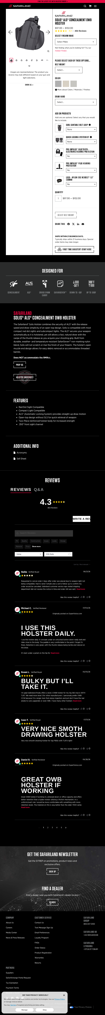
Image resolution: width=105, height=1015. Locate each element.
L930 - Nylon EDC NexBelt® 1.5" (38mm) (79, 178)
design (62, 541)
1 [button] (43, 828)
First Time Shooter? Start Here (77, 249)
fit (17, 541)
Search (52, 902)
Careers (9, 927)
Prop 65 (19, 364)
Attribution (19, 614)
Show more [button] (36, 546)
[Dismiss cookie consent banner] (64, 995)
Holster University (25, 377)
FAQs (37, 943)
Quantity (59, 192)
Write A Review (81, 518)
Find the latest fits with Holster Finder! (52, 1)
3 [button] (52, 828)
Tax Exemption (12, 983)
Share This (60, 223)
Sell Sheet (21, 458)
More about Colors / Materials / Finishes (73, 90)
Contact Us (39, 923)
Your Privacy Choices (83, 1007)
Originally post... (58, 616)
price (28, 546)
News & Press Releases (15, 938)
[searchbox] (44, 533)
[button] (10, 32)
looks (54, 541)
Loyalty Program (42, 938)
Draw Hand (60, 96)
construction (35, 541)
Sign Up (52, 871)
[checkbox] (58, 554)
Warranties (39, 958)
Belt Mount (60, 64)
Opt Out (13, 1005)
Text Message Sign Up (44, 927)
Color (58, 78)
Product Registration (43, 953)
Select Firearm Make (64, 35)
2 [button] (47, 828)
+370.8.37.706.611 (91, 949)
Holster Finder (61, 51)
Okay (45, 1010)
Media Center (11, 932)
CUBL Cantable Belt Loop (77, 125)
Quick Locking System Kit (77, 137)
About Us (10, 923)
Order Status (40, 948)
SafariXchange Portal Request (18, 978)
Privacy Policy (60, 999)
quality (24, 541)
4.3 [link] (70, 31)
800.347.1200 (89, 924)
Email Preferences (42, 932)
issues (46, 541)
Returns (38, 963)
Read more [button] (81, 589)
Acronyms (22, 452)
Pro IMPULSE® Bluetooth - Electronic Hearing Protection (80, 150)
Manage (25, 1010)
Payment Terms (12, 988)
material (19, 546)
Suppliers (9, 973)
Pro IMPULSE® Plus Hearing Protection (78, 164)
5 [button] (61, 828)
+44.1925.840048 (91, 935)
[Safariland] (19, 6)
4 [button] (56, 828)
